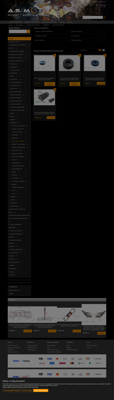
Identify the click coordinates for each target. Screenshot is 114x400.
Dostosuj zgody (27, 390)
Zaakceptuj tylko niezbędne (12, 390)
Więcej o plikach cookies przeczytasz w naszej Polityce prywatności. (20, 387)
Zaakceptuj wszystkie (40, 390)
